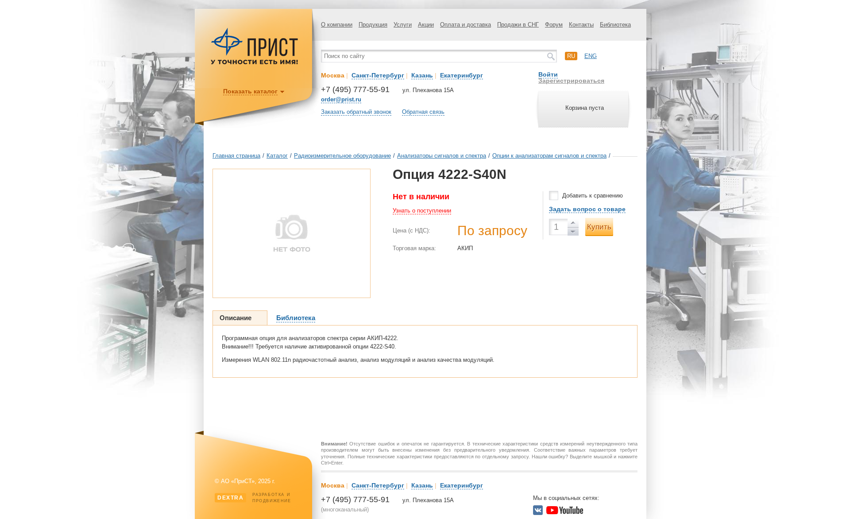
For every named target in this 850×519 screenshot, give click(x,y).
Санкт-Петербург (378, 75)
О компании (336, 24)
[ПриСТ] (254, 63)
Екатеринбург (461, 75)
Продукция (373, 24)
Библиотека (615, 24)
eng (590, 56)
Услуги (403, 24)
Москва (332, 75)
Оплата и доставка (465, 24)
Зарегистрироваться (571, 80)
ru (571, 56)
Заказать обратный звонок (356, 111)
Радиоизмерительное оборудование (342, 155)
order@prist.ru (341, 99)
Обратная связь (423, 111)
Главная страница (236, 155)
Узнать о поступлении (422, 210)
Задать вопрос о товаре (587, 209)
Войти (548, 74)
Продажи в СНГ (518, 24)
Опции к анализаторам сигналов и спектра (549, 155)
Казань (422, 75)
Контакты (581, 24)
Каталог (277, 155)
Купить (599, 227)
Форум (554, 24)
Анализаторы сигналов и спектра (441, 155)
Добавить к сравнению (592, 195)
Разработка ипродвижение (254, 497)
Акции (426, 24)
